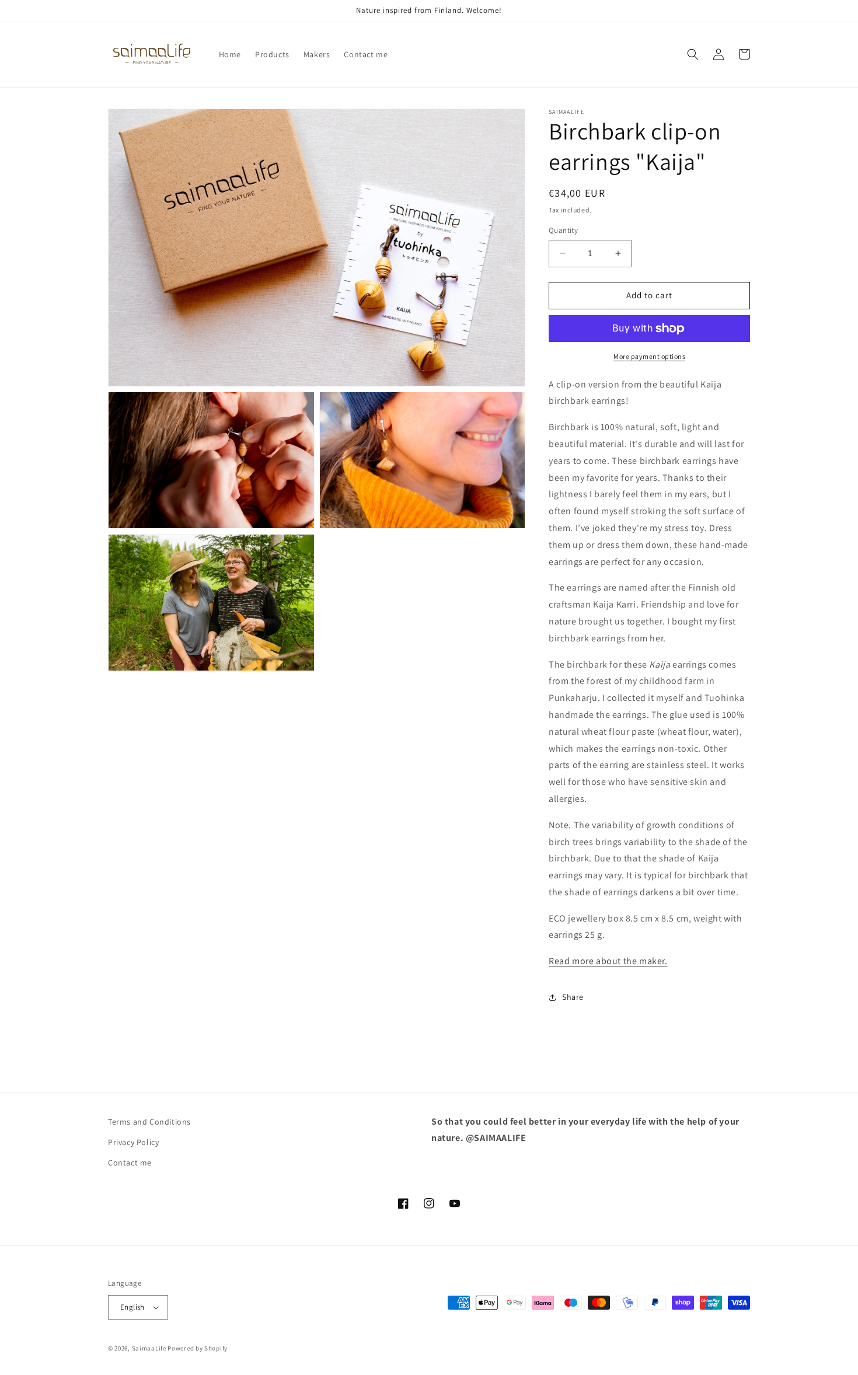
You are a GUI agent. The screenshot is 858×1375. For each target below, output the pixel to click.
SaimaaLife (149, 1348)
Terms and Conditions (149, 1121)
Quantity (563, 230)
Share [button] (573, 997)
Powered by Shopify (198, 1348)
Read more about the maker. (608, 961)
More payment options (649, 356)
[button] (693, 54)
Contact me (130, 1162)
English (132, 1307)
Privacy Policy (133, 1142)
